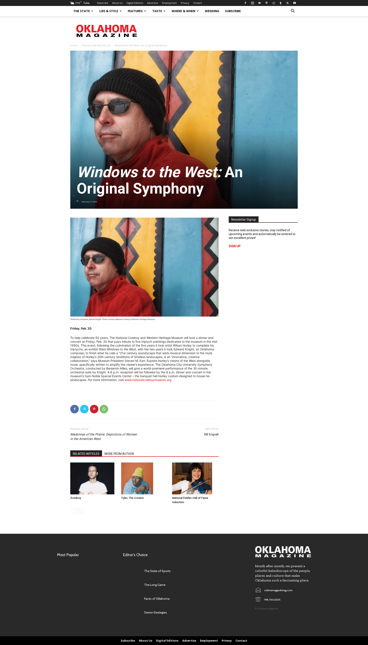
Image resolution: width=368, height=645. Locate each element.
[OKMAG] (283, 551)
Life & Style (108, 11)
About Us (117, 2)
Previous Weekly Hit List (96, 45)
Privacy (185, 2)
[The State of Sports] (131, 571)
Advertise (152, 2)
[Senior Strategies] (131, 612)
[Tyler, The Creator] (144, 478)
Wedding (212, 11)
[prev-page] (73, 510)
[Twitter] (287, 3)
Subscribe (102, 2)
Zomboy (75, 497)
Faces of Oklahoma (157, 599)
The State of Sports (157, 571)
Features (135, 11)
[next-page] (79, 510)
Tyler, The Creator (132, 497)
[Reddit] (273, 3)
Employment (169, 2)
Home (74, 45)
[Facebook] (245, 3)
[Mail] (259, 3)
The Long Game (154, 585)
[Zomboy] (93, 478)
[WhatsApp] (104, 409)
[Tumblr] (280, 3)
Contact (197, 2)
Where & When (183, 11)
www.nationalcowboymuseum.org (148, 380)
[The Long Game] (131, 585)
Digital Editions (134, 2)
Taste (157, 11)
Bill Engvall (211, 434)
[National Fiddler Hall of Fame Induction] (195, 478)
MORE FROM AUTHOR (119, 453)
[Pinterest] (266, 3)
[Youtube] (294, 3)
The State (81, 11)
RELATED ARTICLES (86, 453)
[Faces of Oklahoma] (131, 599)
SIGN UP (235, 246)
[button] (293, 11)
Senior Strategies (155, 612)
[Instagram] (252, 3)
